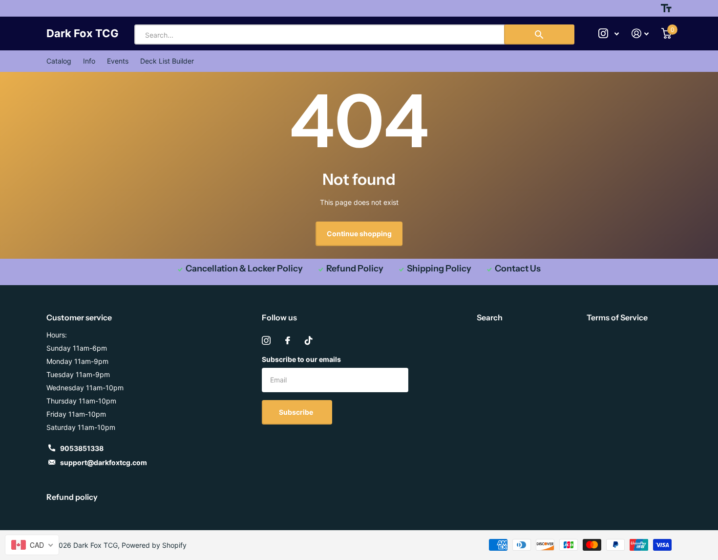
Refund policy (72, 497)
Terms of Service (617, 317)
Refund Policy (354, 268)
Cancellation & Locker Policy (244, 268)
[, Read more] (608, 33)
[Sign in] (640, 33)
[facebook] (287, 340)
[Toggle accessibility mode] (666, 8)
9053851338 (82, 448)
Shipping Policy (439, 268)
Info (89, 61)
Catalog (58, 61)
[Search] (539, 34)
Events (117, 61)
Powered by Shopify (154, 545)
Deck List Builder (167, 61)
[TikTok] (309, 340)
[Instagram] (266, 340)
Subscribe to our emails (301, 359)
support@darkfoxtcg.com (103, 462)
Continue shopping (359, 233)
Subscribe (297, 412)
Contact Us (518, 268)
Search (490, 317)
